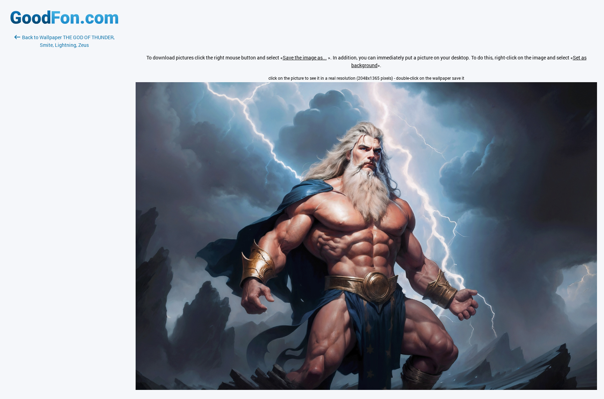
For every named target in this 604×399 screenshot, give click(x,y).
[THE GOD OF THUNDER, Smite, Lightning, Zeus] (366, 388)
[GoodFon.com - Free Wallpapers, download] (64, 22)
